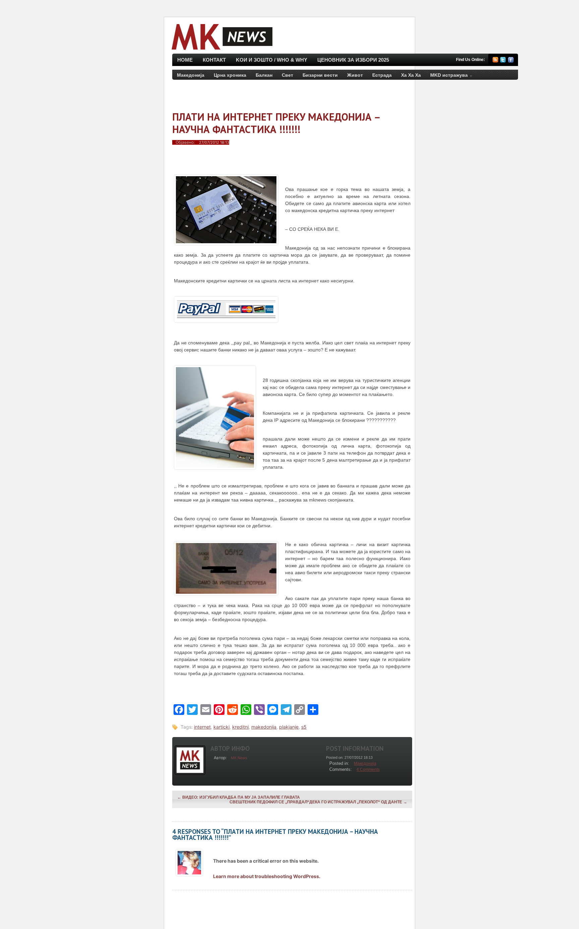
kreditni (240, 727)
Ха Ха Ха (411, 75)
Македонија (190, 75)
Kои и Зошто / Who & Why (271, 60)
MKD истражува (447, 76)
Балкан (264, 75)
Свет (287, 75)
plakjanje (289, 727)
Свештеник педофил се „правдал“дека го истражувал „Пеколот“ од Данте (318, 802)
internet (202, 727)
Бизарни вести (320, 75)
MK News (239, 757)
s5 (304, 727)
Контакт (214, 60)
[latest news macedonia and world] (221, 50)
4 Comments (368, 769)
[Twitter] (503, 61)
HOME (185, 60)
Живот (355, 75)
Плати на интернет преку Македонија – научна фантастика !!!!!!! (276, 123)
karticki (221, 727)
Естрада (382, 75)
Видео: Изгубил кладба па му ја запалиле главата (238, 797)
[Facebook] (511, 61)
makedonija (263, 727)
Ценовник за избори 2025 (353, 60)
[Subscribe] (495, 61)
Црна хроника (230, 75)
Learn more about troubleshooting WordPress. (266, 876)
